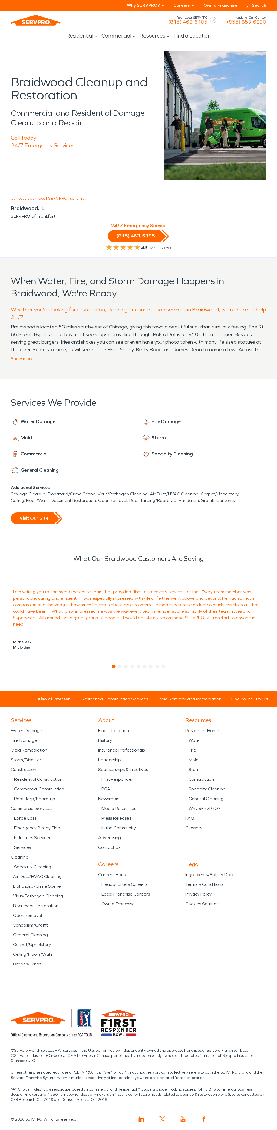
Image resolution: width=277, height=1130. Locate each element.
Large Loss (25, 818)
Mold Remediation (29, 750)
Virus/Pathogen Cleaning (123, 494)
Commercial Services (31, 808)
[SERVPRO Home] (36, 20)
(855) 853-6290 (246, 22)
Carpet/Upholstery (219, 494)
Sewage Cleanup (28, 494)
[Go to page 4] (132, 667)
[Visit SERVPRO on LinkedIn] (141, 1119)
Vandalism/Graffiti (196, 500)
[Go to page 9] (163, 667)
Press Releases (116, 818)
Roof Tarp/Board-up (34, 798)
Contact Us (109, 847)
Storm (195, 769)
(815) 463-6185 (187, 22)
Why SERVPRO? (204, 808)
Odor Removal (112, 500)
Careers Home (112, 874)
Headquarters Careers (124, 884)
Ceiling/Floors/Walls (32, 954)
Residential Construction (38, 779)
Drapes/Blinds (27, 964)
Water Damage (26, 730)
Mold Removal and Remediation (190, 699)
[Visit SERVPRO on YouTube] (183, 1119)
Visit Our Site (33, 518)
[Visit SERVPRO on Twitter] (162, 1119)
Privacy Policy (198, 894)
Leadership (109, 759)
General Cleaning (30, 934)
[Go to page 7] (151, 667)
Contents (225, 500)
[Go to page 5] (139, 667)
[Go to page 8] (157, 667)
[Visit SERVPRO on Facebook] (204, 1119)
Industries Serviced (33, 837)
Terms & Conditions (204, 884)
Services (22, 847)
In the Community (118, 827)
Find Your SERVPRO (251, 699)
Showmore (22, 358)
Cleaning (19, 857)
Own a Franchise (220, 5)
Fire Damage (24, 740)
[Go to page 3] (126, 667)
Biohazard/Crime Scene (71, 494)
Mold (194, 759)
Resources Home (202, 730)
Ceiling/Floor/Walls (29, 500)
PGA (105, 789)
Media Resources (118, 808)
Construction (23, 769)
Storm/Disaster (26, 759)
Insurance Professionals (121, 750)
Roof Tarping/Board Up (152, 500)
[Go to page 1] (114, 667)
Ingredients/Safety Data (210, 874)
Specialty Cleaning (32, 866)
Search (259, 5)
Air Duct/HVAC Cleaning (174, 494)
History (105, 740)
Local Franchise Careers (125, 894)
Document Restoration (73, 500)
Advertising (109, 837)
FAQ (189, 818)
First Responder (117, 779)
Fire (192, 750)
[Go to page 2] (120, 667)
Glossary (193, 827)
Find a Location (192, 35)
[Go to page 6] (145, 667)
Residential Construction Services (115, 699)
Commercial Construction (39, 789)
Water (195, 740)
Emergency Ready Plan (37, 827)
